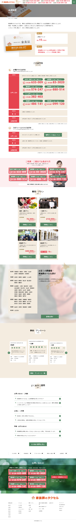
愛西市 (20, 296)
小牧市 (30, 286)
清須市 (24, 294)
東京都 (11, 310)
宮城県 (11, 307)
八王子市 (16, 310)
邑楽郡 (28, 303)
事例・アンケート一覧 (37, 373)
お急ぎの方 (51, 502)
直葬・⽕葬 (30, 509)
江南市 (15, 290)
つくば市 (29, 277)
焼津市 (15, 282)
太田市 (20, 301)
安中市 (15, 303)
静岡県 (11, 280)
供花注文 (60, 510)
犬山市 (27, 288)
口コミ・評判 (41, 508)
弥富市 (26, 292)
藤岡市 (24, 301)
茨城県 (11, 277)
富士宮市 (29, 280)
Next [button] (67, 352)
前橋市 (20, 299)
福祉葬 (30, 511)
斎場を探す (49, 317)
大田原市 (27, 273)
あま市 (24, 290)
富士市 (24, 280)
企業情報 (40, 511)
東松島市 (25, 307)
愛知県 (11, 286)
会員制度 (62, 453)
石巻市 (20, 307)
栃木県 (11, 271)
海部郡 (28, 294)
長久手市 (23, 288)
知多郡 (28, 290)
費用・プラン (31, 502)
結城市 (24, 277)
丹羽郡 (15, 292)
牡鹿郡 (29, 307)
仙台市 (15, 307)
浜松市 (15, 280)
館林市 (29, 299)
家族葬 (30, 505)
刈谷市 (30, 292)
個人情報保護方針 (62, 504)
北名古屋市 (16, 288)
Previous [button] (8, 352)
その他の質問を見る (38, 444)
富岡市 (24, 303)
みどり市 (29, 301)
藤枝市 (20, 282)
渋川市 (20, 303)
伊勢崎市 (25, 299)
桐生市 (15, 301)
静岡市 (20, 280)
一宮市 (21, 286)
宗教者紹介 (26, 453)
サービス (20, 502)
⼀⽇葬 (30, 507)
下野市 (25, 271)
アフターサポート (38, 453)
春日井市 (26, 286)
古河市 (15, 277)
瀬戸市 (24, 296)
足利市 (15, 273)
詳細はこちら (27, 224)
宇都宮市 (16, 271)
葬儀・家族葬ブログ (42, 506)
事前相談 (20, 511)
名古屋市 (16, 286)
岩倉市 (20, 294)
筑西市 (20, 277)
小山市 (29, 271)
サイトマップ (61, 502)
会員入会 (60, 508)
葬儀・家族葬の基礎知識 (43, 503)
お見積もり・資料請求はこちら (59, 477)
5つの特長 (14, 453)
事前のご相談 (50, 453)
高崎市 (15, 299)
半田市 (15, 294)
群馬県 (11, 299)
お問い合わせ (61, 506)
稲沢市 (20, 290)
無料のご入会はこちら (53, 135)
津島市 (15, 296)
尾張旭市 (32, 288)
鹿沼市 (21, 271)
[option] (38, 352)
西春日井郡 (21, 292)
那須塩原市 (21, 273)
